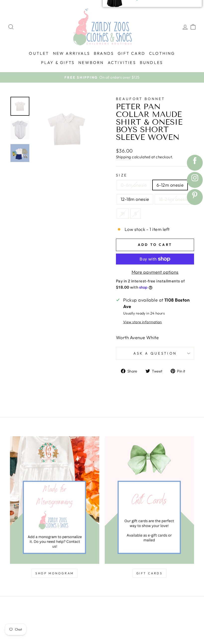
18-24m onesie (174, 199)
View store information (142, 322)
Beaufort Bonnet (140, 99)
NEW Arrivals (71, 53)
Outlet (39, 53)
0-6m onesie (134, 185)
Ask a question (155, 353)
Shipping (123, 157)
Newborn (91, 62)
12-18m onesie (135, 199)
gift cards (149, 573)
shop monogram (54, 573)
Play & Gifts (58, 62)
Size (121, 175)
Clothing (162, 53)
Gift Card (131, 53)
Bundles (151, 62)
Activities (122, 62)
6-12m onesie (170, 185)
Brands (104, 53)
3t (123, 213)
